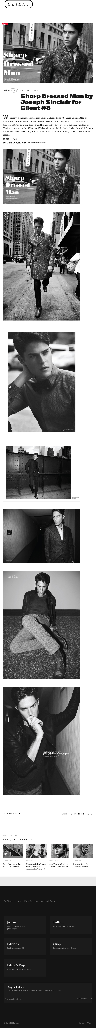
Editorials (36, 91)
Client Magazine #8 (11, 814)
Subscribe (82, 999)
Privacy (82, 1023)
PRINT (6, 139)
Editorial (25, 91)
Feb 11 (10, 91)
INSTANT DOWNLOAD (14, 142)
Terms (89, 1023)
